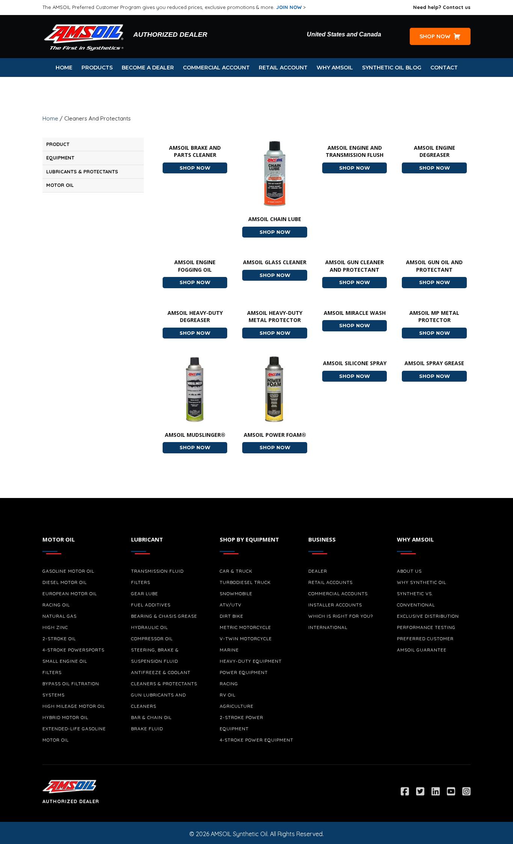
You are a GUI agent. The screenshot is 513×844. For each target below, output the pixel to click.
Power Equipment (244, 672)
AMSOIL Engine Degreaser (434, 151)
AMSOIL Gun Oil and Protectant (434, 266)
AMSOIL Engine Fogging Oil (195, 266)
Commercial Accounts (338, 593)
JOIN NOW (289, 7)
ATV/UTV (230, 605)
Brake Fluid (147, 728)
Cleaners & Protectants (164, 683)
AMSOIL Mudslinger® (195, 434)
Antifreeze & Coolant (160, 672)
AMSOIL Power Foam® (275, 434)
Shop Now (203, 168)
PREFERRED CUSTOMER (425, 638)
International (327, 627)
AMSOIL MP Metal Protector (434, 316)
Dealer (317, 571)
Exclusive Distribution (428, 616)
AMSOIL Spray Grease (434, 363)
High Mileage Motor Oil (73, 706)
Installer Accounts (335, 605)
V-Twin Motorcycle (246, 638)
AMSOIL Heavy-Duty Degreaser (195, 316)
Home (50, 118)
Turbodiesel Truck (245, 582)
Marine (229, 650)
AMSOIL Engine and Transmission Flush (354, 151)
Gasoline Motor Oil (68, 571)
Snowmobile (236, 593)
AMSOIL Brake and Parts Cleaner (195, 151)
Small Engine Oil (64, 661)
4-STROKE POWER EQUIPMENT (256, 740)
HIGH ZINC (55, 627)
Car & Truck (236, 571)
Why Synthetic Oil (421, 582)
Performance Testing (426, 627)
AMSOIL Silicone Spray (354, 363)
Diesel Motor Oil (64, 582)
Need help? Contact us (442, 7)
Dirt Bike (231, 616)
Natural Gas (59, 616)
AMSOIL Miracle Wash (355, 312)
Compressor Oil (152, 638)
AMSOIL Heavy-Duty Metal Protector (274, 316)
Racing (229, 683)
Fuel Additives (150, 605)
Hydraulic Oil (149, 627)
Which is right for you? (340, 616)
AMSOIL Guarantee (422, 650)
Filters (52, 672)
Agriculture (236, 706)
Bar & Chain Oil (151, 717)
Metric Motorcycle (245, 627)
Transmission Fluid (157, 571)
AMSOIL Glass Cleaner (274, 262)
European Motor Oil (69, 593)
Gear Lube (144, 593)
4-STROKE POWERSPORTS (73, 650)
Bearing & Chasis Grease (164, 616)
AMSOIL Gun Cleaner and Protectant (354, 266)
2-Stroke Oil (59, 638)
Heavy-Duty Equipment (251, 661)
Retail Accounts (330, 582)
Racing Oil (56, 605)
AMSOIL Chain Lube (274, 219)
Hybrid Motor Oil (65, 717)
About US (409, 571)
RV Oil (227, 695)
